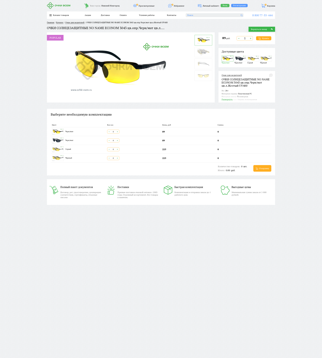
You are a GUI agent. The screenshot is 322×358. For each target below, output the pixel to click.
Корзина (271, 6)
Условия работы (146, 15)
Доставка (105, 15)
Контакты (171, 15)
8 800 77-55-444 (262, 15)
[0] (263, 6)
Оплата (123, 15)
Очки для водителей (232, 75)
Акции (88, 15)
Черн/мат (226, 62)
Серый (250, 62)
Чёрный (263, 62)
